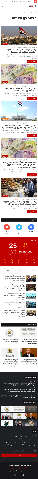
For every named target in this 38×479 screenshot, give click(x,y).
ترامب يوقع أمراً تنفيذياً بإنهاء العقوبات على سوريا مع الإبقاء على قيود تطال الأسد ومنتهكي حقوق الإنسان (13, 278)
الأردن (16, 436)
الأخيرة (19, 270)
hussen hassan (31, 47)
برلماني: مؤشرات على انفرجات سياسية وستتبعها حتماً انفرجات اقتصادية (22, 51)
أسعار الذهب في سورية (30, 436)
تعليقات (6, 270)
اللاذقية (6, 439)
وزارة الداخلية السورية (7, 445)
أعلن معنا (10, 470)
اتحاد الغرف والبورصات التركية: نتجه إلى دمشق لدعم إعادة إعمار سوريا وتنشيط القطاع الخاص (14, 295)
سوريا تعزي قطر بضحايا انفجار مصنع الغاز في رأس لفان (10, 340)
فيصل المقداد (22, 445)
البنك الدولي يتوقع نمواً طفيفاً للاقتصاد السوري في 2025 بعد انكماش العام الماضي (14, 304)
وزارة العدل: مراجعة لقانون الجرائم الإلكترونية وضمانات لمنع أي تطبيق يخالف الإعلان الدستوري (10, 362)
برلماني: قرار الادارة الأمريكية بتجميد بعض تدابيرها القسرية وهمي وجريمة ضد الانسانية (19, 126)
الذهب (18, 439)
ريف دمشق (8, 442)
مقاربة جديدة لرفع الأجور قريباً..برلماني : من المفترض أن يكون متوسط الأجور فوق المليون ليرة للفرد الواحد (20, 165)
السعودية (13, 439)
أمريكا (21, 436)
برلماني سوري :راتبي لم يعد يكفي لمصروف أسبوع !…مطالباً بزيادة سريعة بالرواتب (20, 203)
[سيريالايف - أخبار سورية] (31, 5)
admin (33, 199)
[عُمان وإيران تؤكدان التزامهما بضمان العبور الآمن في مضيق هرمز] (31, 409)
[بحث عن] (36, 7)
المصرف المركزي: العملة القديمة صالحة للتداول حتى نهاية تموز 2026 (29, 341)
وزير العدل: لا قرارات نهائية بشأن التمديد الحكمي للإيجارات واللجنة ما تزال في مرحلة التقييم (14, 313)
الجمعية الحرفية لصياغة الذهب (29, 439)
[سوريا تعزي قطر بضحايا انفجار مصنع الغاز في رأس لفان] (9, 333)
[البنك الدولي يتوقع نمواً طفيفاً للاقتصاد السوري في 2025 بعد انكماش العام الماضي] (31, 304)
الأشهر (32, 270)
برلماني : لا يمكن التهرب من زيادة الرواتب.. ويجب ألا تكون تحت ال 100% (21, 89)
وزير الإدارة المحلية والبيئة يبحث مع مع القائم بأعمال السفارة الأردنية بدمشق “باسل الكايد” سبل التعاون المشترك (15, 287)
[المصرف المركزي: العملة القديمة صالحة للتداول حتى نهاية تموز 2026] (28, 333)
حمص (25, 442)
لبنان (16, 445)
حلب (30, 442)
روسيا (15, 442)
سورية (29, 445)
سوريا (34, 445)
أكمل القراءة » (31, 61)
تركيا (35, 442)
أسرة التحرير (17, 470)
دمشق (20, 442)
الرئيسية (33, 12)
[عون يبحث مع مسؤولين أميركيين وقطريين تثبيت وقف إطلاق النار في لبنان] (28, 352)
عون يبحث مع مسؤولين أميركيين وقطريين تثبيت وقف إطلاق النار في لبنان (29, 361)
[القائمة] (2, 7)
